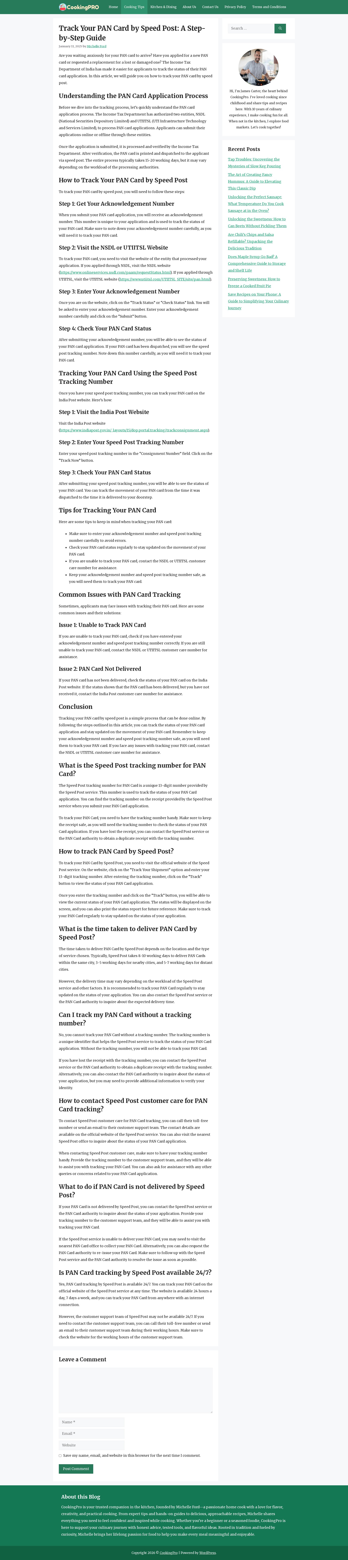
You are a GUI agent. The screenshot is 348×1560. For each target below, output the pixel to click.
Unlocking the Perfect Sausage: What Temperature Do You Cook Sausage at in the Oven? (256, 204)
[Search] (280, 28)
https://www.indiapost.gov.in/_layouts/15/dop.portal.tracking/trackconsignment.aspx (134, 430)
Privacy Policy (235, 7)
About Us (189, 7)
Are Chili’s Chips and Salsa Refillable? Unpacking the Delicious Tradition (251, 241)
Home (113, 7)
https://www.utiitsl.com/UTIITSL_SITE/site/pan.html (164, 279)
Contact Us (210, 7)
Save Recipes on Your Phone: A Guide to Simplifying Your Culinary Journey (258, 301)
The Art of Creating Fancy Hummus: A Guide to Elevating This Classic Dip (254, 181)
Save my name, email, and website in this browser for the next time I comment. (132, 1455)
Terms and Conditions (269, 7)
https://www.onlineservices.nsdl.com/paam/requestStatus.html (115, 272)
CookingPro (169, 1553)
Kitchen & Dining (163, 7)
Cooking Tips (134, 7)
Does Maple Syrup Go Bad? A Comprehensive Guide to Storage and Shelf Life (257, 264)
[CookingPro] (79, 7)
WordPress (207, 1553)
